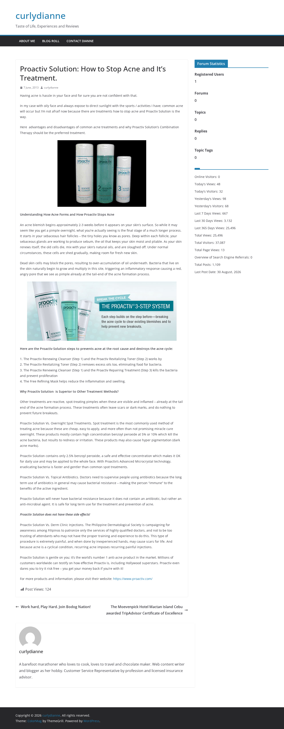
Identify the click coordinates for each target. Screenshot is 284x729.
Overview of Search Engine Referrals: (222, 257)
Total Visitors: (205, 242)
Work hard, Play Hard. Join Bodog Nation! (56, 606)
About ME (27, 41)
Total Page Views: (208, 250)
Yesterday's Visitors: (210, 206)
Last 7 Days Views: (208, 213)
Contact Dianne (80, 41)
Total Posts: (203, 264)
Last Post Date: (206, 272)
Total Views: (204, 235)
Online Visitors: (206, 177)
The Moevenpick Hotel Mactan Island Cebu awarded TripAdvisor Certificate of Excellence (144, 610)
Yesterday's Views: (209, 199)
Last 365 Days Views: (210, 228)
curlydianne (41, 15)
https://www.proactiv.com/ (132, 579)
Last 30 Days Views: (209, 221)
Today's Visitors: (207, 191)
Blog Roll (50, 41)
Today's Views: (206, 184)
